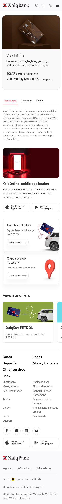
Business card (41, 381)
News (6, 416)
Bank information (12, 390)
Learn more (14, 242)
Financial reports (42, 386)
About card (10, 100)
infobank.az (24, 468)
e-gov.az (8, 468)
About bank (9, 381)
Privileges (27, 100)
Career (7, 407)
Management (10, 386)
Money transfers (46, 363)
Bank (6, 376)
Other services (14, 370)
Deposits (9, 363)
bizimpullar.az (43, 468)
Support (7, 420)
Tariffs (39, 100)
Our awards (39, 416)
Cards (7, 357)
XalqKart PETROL (19, 328)
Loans (37, 357)
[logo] (16, 5)
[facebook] (7, 431)
